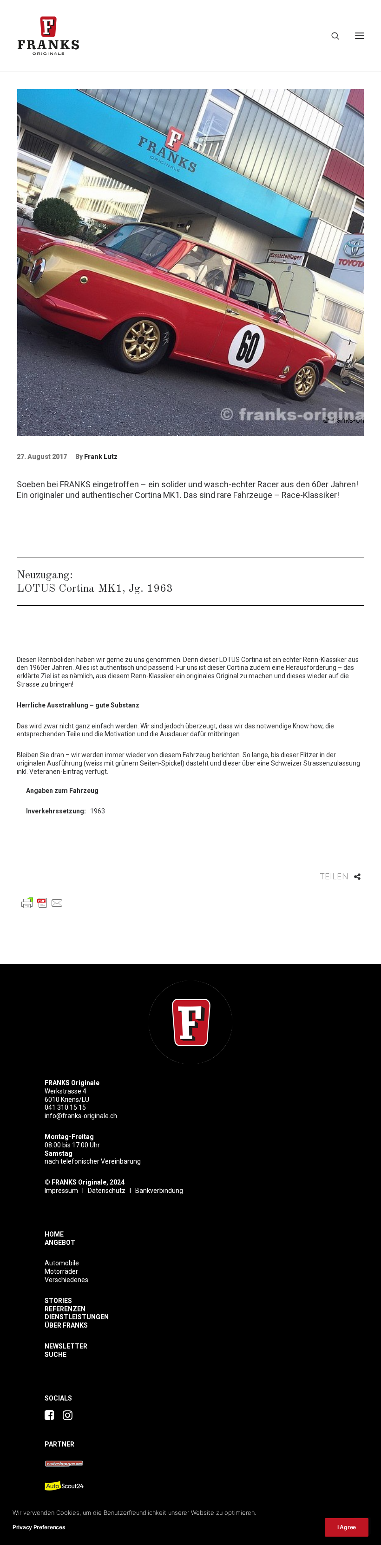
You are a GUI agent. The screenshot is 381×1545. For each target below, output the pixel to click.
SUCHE (55, 1354)
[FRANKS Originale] (190, 1022)
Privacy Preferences (39, 1527)
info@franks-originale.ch (81, 1115)
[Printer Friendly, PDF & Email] (42, 902)
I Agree (346, 1527)
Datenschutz (106, 1190)
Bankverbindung (159, 1190)
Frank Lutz (101, 456)
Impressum (61, 1190)
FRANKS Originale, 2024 (88, 1182)
